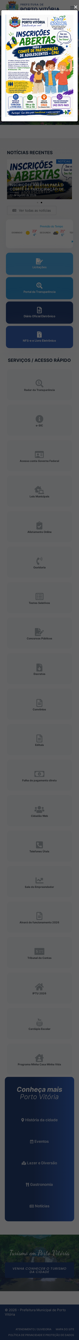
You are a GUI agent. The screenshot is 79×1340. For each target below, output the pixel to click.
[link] (39, 65)
